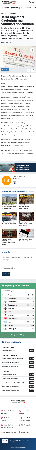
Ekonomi (28, 8)
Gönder (6, 274)
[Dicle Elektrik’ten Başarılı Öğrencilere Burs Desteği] (9, 199)
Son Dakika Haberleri (10, 432)
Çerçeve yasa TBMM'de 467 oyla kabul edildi (25, 223)
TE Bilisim (16, 179)
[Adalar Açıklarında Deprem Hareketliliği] (9, 216)
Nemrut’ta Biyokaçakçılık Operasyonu (24, 206)
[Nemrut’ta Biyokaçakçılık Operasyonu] (26, 199)
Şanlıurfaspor (16, 8)
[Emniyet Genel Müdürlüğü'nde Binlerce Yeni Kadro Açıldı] (9, 233)
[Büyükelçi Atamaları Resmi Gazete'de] (26, 233)
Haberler (4, 13)
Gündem (13, 13)
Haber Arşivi (25, 432)
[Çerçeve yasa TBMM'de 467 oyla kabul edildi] (26, 216)
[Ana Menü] (33, 2)
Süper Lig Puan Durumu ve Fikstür (7, 426)
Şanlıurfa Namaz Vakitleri (7, 419)
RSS (5, 441)
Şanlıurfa (5, 8)
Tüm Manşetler (26, 425)
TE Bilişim (23, 447)
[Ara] (30, 2)
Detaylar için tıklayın (18, 335)
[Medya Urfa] (8, 2)
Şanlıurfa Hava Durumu (25, 412)
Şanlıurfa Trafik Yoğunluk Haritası (25, 419)
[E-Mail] (14, 183)
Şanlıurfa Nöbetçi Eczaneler (8, 412)
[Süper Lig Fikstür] (33, 342)
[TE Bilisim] (6, 180)
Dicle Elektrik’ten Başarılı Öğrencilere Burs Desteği (9, 206)
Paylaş (6, 70)
